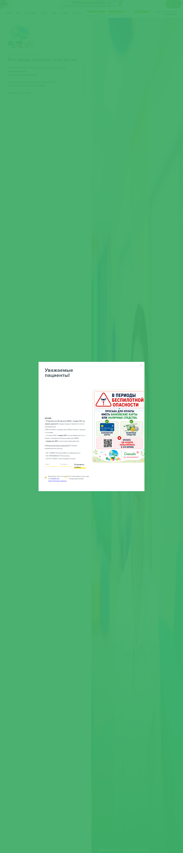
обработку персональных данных (57, 480)
